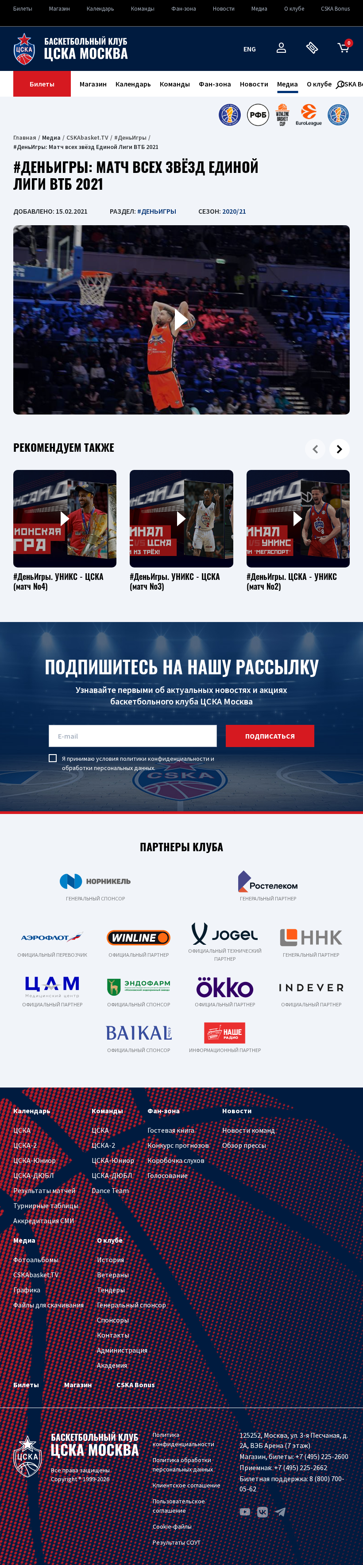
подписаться (270, 736)
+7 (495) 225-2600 (321, 1456)
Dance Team (110, 1190)
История (110, 1259)
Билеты (22, 8)
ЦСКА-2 (25, 1145)
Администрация (122, 1350)
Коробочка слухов (176, 1160)
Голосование (167, 1175)
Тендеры (111, 1289)
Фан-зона (183, 8)
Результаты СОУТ (177, 1542)
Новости (224, 8)
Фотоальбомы (35, 1259)
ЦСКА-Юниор (34, 1160)
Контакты (113, 1334)
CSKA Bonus (335, 8)
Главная (24, 137)
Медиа (259, 8)
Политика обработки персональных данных (183, 1464)
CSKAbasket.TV (87, 137)
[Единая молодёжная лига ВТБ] (338, 114)
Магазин (59, 8)
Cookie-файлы (172, 1526)
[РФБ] (258, 114)
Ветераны (113, 1274)
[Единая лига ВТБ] (229, 114)
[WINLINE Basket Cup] (282, 114)
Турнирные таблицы (45, 1205)
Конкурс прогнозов (178, 1145)
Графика (26, 1289)
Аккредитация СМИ (43, 1220)
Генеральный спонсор (131, 1304)
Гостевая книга (170, 1130)
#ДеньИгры (130, 137)
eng (249, 48)
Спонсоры (113, 1319)
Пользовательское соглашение (179, 1505)
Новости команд (248, 1130)
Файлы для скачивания (48, 1304)
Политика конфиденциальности (183, 1439)
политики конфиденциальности (164, 759)
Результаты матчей (44, 1190)
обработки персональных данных (108, 768)
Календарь (100, 8)
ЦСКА (22, 1130)
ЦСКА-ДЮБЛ (33, 1175)
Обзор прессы (244, 1145)
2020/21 (234, 211)
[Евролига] (308, 114)
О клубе (294, 8)
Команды (142, 8)
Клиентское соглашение (186, 1485)
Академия (112, 1365)
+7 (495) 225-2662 (300, 1467)
